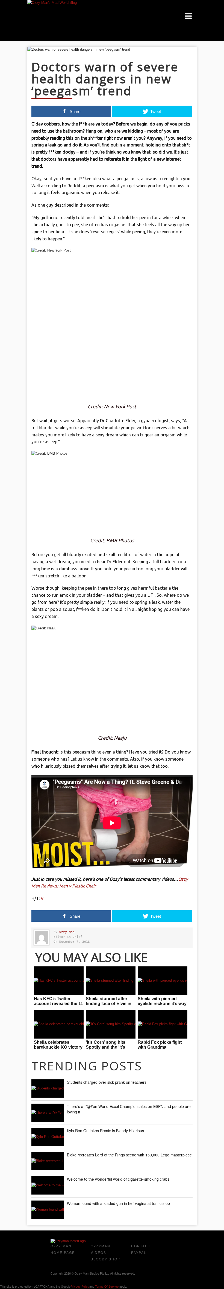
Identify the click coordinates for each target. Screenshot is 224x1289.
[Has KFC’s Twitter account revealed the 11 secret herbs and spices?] (59, 980)
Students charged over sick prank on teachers (106, 1082)
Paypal (138, 1252)
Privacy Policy (79, 1286)
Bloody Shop (105, 1259)
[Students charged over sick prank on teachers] (48, 1088)
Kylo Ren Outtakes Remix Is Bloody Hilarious (105, 1130)
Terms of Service (107, 1286)
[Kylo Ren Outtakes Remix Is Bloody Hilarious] (48, 1137)
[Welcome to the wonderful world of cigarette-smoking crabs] (48, 1185)
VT (43, 898)
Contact (141, 1246)
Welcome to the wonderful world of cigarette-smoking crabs (118, 1179)
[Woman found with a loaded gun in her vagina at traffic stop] (48, 1209)
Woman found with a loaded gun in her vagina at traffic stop (118, 1203)
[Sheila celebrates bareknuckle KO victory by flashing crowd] (59, 1024)
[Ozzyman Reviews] (68, 1241)
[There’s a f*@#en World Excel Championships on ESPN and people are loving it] (48, 1112)
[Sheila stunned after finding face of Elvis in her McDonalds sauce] (110, 980)
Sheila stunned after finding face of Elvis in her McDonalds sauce (108, 1003)
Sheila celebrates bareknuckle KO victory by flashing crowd (58, 1047)
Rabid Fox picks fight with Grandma (160, 1044)
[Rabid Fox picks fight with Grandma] (162, 1024)
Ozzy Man (67, 932)
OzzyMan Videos (100, 1249)
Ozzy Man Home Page (63, 1249)
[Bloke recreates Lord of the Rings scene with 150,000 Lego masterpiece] (48, 1161)
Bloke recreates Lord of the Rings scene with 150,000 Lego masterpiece (129, 1155)
